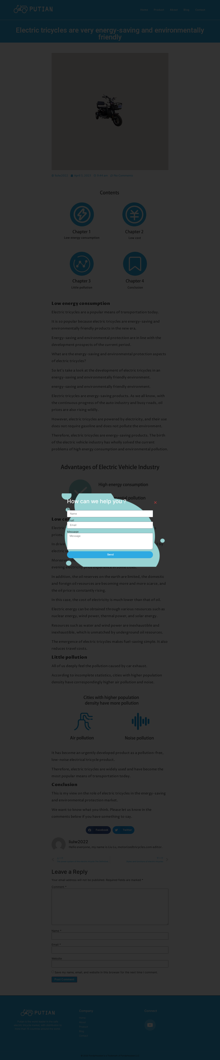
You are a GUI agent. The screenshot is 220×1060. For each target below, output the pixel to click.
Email (70, 520)
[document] (110, 530)
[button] (155, 502)
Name (71, 509)
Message (73, 531)
